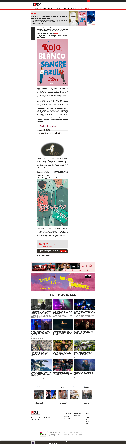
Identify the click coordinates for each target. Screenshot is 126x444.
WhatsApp (88, 425)
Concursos (81, 8)
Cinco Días (65, 434)
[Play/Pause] (66, 442)
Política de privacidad (57, 430)
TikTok (87, 413)
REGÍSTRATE (92, 0)
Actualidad (66, 8)
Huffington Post (53, 434)
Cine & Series (73, 8)
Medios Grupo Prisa (43, 436)
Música (65, 411)
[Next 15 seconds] (68, 442)
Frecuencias (77, 413)
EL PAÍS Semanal (71, 434)
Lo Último (36, 8)
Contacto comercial (35, 419)
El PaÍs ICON (65, 437)
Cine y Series (67, 418)
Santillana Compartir (66, 432)
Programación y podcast (87, 442)
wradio (61, 434)
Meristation (78, 437)
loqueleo (73, 437)
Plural (60, 437)
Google (87, 412)
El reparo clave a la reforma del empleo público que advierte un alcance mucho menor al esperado (75, 401)
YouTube (88, 421)
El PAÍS (51, 432)
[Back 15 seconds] (63, 442)
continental (69, 434)
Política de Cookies (64, 430)
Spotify (88, 423)
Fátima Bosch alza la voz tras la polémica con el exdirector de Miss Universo (51, 401)
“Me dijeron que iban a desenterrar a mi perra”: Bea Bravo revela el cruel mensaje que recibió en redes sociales (86, 402)
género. (56, 33)
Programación (43, 8)
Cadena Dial (77, 434)
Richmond (51, 437)
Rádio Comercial (82, 437)
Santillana (61, 432)
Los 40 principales (56, 432)
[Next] (70, 442)
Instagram (88, 415)
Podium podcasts (51, 435)
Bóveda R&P (88, 8)
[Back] (61, 442)
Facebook (88, 417)
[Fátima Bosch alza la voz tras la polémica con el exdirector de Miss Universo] (51, 394)
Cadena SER (70, 432)
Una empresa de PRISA (43, 433)
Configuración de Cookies (73, 430)
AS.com (74, 432)
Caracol (81, 432)
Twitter (87, 419)
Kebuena (81, 434)
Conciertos (58, 8)
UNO (58, 434)
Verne (74, 434)
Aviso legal (50, 430)
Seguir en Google (63, 251)
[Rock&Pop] (37, 4)
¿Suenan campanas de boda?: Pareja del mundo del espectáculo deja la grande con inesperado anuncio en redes (63, 402)
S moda (69, 437)
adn (77, 432)
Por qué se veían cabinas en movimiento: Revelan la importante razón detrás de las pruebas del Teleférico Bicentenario (39, 402)
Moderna (56, 437)
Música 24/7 (51, 8)
